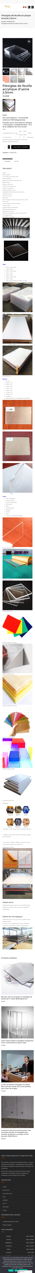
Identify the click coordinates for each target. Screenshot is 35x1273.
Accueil (3, 21)
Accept (11, 1270)
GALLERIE (5, 1200)
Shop (4, 1197)
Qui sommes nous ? (8, 1193)
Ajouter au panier (20, 147)
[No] (33, 1264)
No (16, 1270)
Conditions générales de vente (11, 1221)
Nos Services (6, 1190)
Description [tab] (7, 161)
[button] (29, 41)
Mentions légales (7, 1225)
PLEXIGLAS (10, 21)
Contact (5, 1210)
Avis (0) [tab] (16, 161)
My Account (5, 1207)
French (22, 1271)
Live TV (5, 1203)
